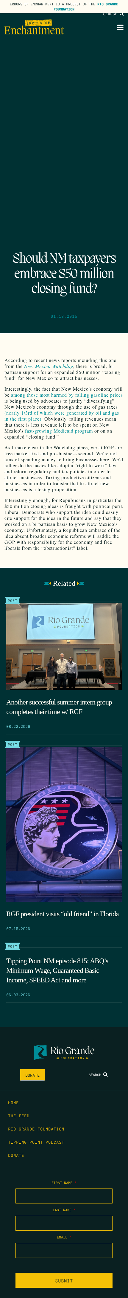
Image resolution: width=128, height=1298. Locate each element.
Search (111, 13)
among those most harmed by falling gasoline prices (67, 395)
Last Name (64, 1209)
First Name (64, 1182)
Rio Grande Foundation (36, 1128)
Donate (32, 1075)
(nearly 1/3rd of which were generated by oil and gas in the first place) (61, 416)
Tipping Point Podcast (36, 1142)
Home (13, 1102)
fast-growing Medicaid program (59, 430)
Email (64, 1237)
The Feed (18, 1115)
